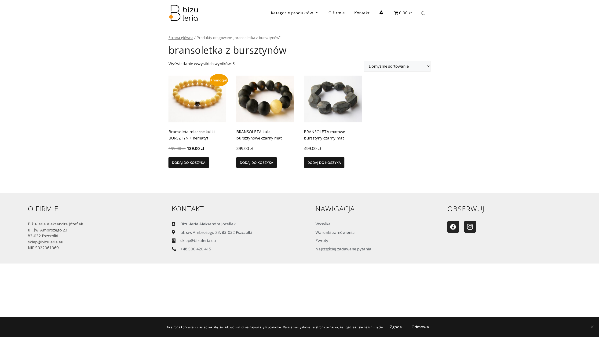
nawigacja (335, 208)
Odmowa (420, 327)
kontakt (188, 208)
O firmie (337, 12)
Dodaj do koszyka (188, 162)
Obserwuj (465, 208)
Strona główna (180, 37)
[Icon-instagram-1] (470, 227)
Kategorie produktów (292, 12)
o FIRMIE (43, 208)
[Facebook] (453, 227)
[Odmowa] (591, 327)
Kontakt (361, 12)
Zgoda (396, 327)
